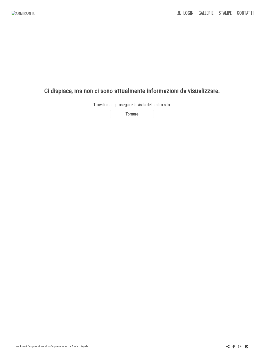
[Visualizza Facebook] (233, 346)
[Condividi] (227, 346)
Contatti (245, 13)
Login (187, 13)
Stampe (225, 13)
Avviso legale (80, 346)
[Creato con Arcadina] (247, 346)
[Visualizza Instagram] (239, 346)
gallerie (206, 13)
